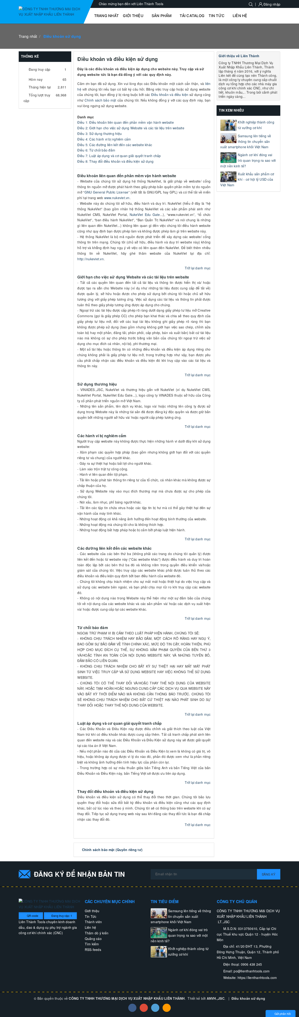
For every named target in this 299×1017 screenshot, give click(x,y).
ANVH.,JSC (215, 998)
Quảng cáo (93, 938)
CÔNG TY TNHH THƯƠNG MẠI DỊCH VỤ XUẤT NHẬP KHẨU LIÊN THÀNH (127, 998)
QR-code (32, 916)
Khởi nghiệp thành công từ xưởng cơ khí (256, 125)
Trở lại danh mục (197, 268)
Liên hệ (90, 927)
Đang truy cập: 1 (61, 916)
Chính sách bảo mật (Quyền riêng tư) (112, 849)
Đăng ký (268, 874)
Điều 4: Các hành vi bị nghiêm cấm (104, 139)
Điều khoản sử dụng (248, 998)
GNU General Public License (106, 192)
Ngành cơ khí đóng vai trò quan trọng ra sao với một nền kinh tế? (248, 160)
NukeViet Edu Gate (145, 214)
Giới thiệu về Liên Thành (239, 55)
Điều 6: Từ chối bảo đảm (96, 150)
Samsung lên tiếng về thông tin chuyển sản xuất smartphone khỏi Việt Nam (245, 141)
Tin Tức (90, 916)
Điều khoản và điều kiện (169, 94)
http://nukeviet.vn (90, 259)
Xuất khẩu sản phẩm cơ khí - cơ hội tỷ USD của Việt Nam (247, 179)
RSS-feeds (93, 949)
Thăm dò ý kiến (97, 933)
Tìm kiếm (92, 944)
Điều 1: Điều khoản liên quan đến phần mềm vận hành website (125, 122)
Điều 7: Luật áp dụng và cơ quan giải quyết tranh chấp (119, 155)
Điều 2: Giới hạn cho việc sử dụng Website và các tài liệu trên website (130, 128)
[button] (135, 16)
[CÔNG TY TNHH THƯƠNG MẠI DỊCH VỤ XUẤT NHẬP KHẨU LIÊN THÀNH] (50, 12)
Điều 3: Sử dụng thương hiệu (99, 133)
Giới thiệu (92, 910)
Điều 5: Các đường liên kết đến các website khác (114, 144)
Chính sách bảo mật (100, 100)
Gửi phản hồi (282, 1014)
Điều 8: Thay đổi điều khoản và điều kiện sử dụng (115, 161)
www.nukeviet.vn (117, 197)
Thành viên (93, 921)
